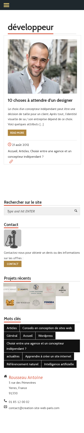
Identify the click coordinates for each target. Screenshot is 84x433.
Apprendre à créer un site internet (48, 356)
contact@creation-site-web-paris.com (34, 408)
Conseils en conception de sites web (47, 328)
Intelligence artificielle (59, 364)
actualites (13, 356)
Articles (24, 151)
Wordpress (45, 336)
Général (12, 336)
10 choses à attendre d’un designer (40, 100)
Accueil (12, 151)
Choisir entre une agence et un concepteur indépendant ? (35, 346)
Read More (17, 132)
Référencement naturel (22, 364)
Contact (12, 264)
